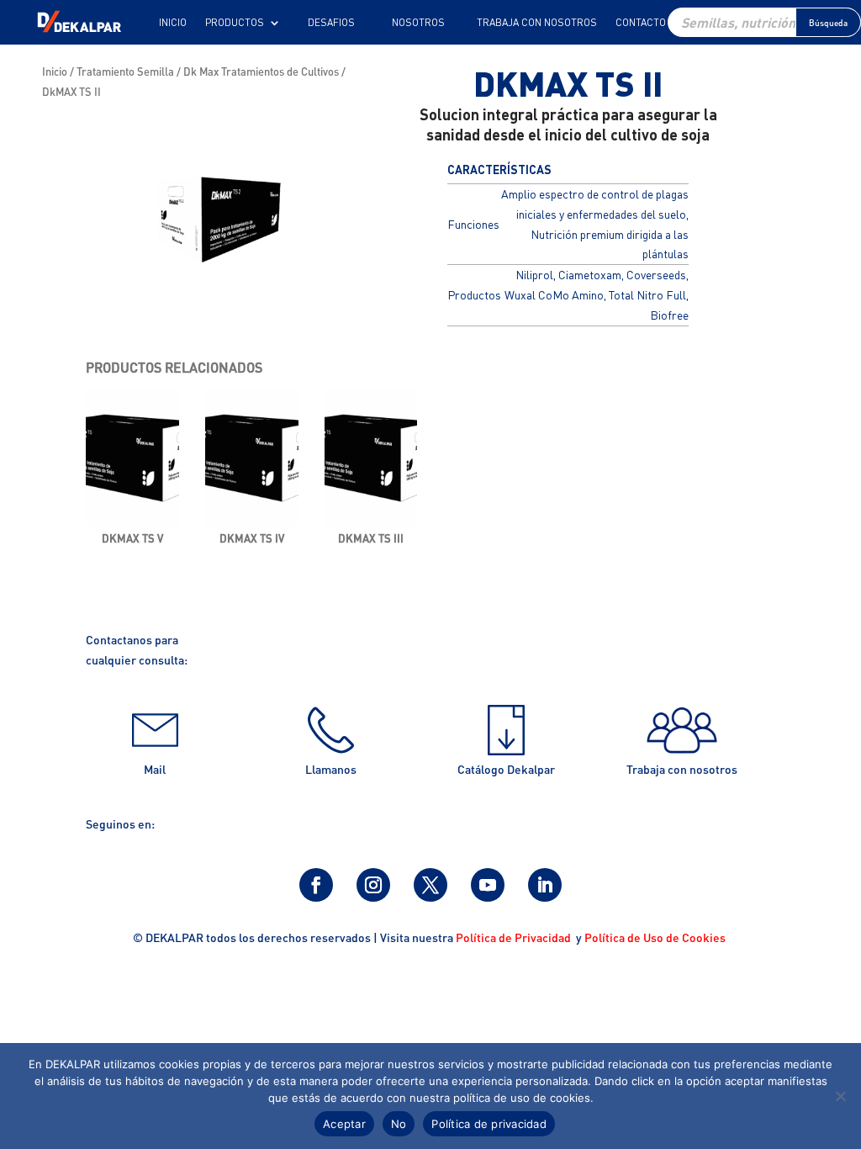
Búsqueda (828, 23)
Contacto (640, 23)
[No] (840, 1096)
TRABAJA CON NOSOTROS (537, 23)
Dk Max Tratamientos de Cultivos (261, 71)
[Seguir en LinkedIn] (545, 885)
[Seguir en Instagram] (373, 885)
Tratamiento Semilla (125, 71)
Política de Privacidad (514, 937)
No (399, 1123)
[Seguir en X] (430, 885)
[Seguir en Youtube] (487, 885)
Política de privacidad (489, 1123)
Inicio (173, 23)
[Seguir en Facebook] (316, 885)
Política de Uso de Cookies (656, 937)
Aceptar (344, 1123)
